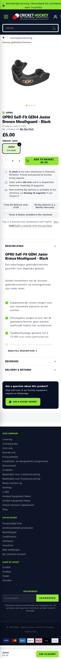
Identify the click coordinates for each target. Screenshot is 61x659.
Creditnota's (9, 536)
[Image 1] (26, 105)
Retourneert (9, 465)
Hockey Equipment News (16, 496)
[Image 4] (34, 105)
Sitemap (7, 487)
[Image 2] (29, 105)
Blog (5, 509)
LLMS (5, 492)
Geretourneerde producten (17, 528)
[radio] (11, 148)
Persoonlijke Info (12, 523)
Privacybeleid (10, 457)
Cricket (6, 567)
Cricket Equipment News (16, 500)
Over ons (7, 448)
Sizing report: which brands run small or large (26, 621)
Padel (5, 576)
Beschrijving (14, 246)
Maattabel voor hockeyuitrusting (21, 478)
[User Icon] (55, 17)
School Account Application (18, 505)
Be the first (27, 129)
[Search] (53, 28)
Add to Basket (47, 654)
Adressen (7, 541)
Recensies (12, 361)
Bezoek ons (9, 452)
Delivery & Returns (18, 370)
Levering (7, 439)
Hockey (6, 571)
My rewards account (14, 554)
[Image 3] (32, 105)
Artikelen (7, 470)
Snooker (7, 580)
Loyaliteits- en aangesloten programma (25, 461)
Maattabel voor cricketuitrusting (21, 474)
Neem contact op (12, 483)
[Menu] (6, 16)
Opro (9, 112)
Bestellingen (9, 532)
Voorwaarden (10, 443)
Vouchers (7, 545)
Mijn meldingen (11, 549)
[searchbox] (26, 28)
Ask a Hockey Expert (25, 401)
